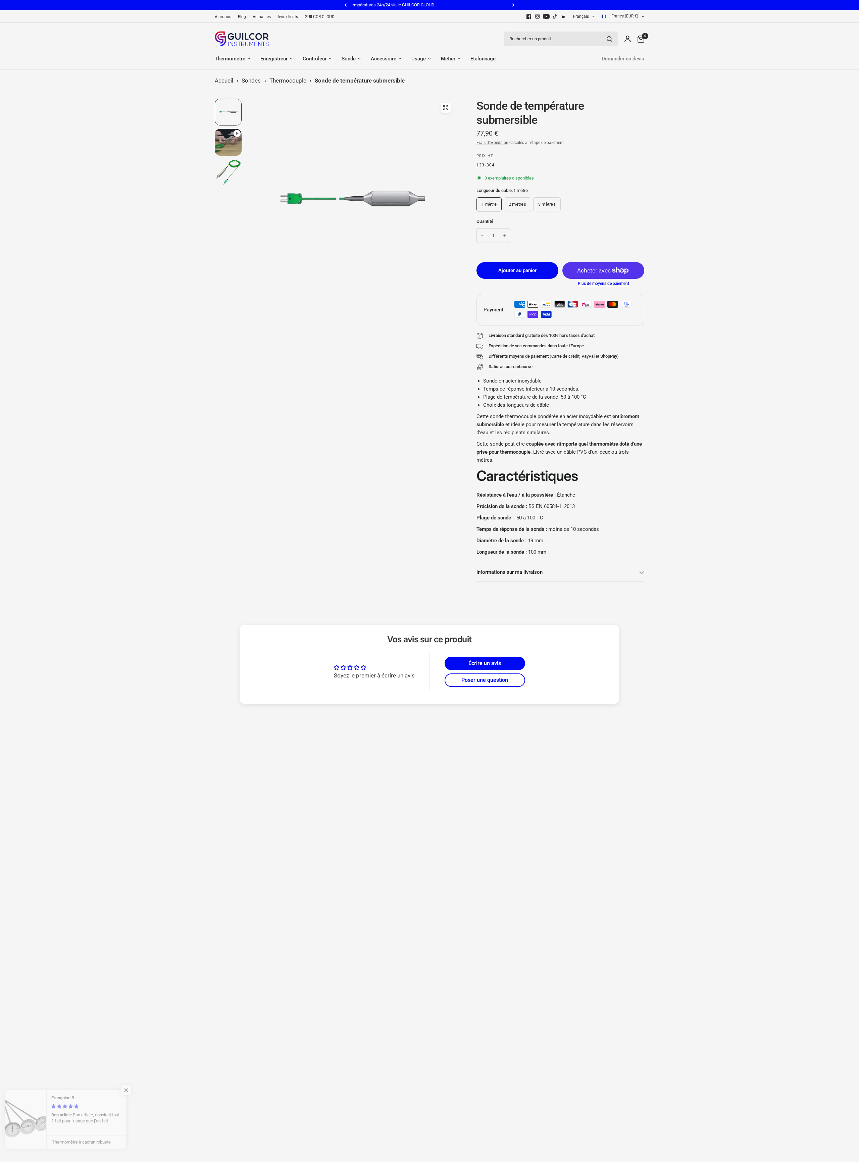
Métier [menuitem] (448, 59)
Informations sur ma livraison (509, 572)
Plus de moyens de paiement (603, 284)
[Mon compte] (627, 38)
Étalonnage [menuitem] (483, 59)
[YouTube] (546, 16)
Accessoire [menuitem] (383, 59)
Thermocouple (287, 80)
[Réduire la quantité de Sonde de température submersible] (482, 236)
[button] (134, 1090)
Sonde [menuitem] (349, 59)
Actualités (262, 16)
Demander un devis (623, 59)
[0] (639, 38)
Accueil (224, 80)
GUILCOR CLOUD (320, 16)
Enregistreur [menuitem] (274, 59)
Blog (242, 16)
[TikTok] (555, 16)
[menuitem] (225, 17)
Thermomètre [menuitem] (230, 59)
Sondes (251, 80)
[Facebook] (528, 16)
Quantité (484, 221)
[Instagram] (537, 16)
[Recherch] (609, 39)
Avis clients (287, 16)
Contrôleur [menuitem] (314, 59)
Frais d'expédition (492, 142)
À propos (223, 16)
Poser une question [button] (484, 680)
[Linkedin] (563, 16)
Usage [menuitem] (418, 59)
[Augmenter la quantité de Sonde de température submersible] (504, 236)
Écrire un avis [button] (484, 663)
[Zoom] (446, 108)
